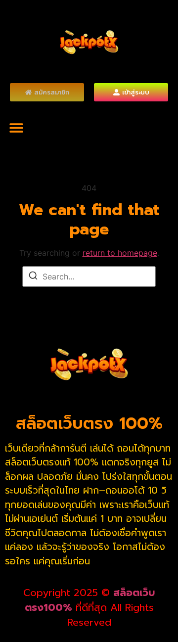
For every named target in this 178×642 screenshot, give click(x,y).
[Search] (33, 277)
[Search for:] (89, 276)
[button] (16, 127)
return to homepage (120, 253)
